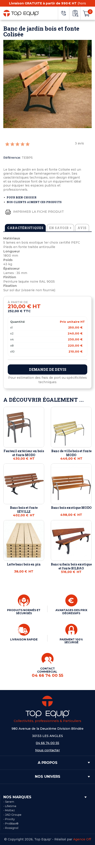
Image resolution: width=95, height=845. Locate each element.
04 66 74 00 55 (47, 743)
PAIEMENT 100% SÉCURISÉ (71, 641)
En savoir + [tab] (60, 228)
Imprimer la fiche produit (38, 212)
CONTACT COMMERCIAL (47, 672)
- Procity (9, 819)
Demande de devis (47, 369)
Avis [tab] (82, 228)
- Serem (8, 801)
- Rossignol (10, 828)
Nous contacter (47, 750)
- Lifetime (9, 806)
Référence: (12, 158)
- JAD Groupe (12, 814)
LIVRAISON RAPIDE (24, 639)
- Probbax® (11, 823)
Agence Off (82, 839)
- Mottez (9, 810)
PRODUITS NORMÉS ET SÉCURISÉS (23, 611)
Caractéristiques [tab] (25, 228)
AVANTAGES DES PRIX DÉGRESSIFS (71, 611)
